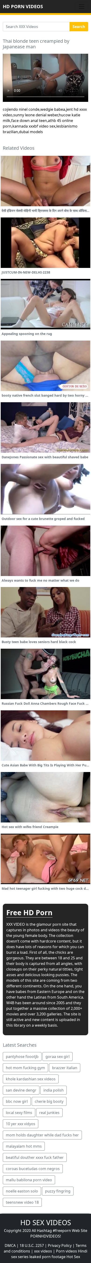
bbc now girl (17, 1101)
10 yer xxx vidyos (20, 1123)
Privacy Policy (60, 1245)
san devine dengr (21, 1090)
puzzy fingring (57, 1191)
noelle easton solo (22, 1191)
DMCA (10, 1245)
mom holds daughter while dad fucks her (42, 1135)
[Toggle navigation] (81, 6)
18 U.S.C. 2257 (32, 1245)
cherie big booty (49, 1101)
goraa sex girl (58, 1056)
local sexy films (19, 1112)
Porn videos (66, 1251)
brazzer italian (64, 1067)
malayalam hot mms (24, 1146)
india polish (53, 1090)
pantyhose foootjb (22, 1056)
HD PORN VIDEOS (23, 6)
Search (79, 26)
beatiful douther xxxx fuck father (35, 1157)
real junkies (49, 1112)
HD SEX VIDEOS (45, 1222)
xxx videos (43, 1251)
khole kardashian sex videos (31, 1079)
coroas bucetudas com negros (33, 1168)
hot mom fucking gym (25, 1067)
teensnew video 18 (22, 1202)
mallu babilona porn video (29, 1179)
